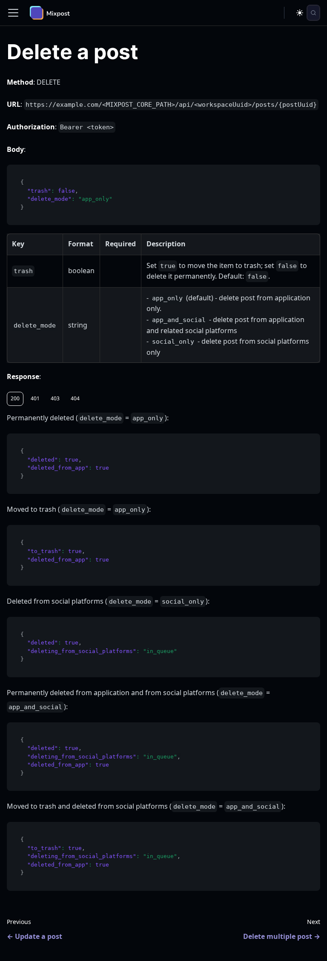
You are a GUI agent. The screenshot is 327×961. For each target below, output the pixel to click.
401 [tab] (35, 398)
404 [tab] (75, 398)
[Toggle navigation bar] (13, 12)
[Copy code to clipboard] (310, 175)
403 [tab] (55, 398)
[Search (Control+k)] (313, 13)
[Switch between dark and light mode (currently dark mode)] (299, 12)
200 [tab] (15, 398)
